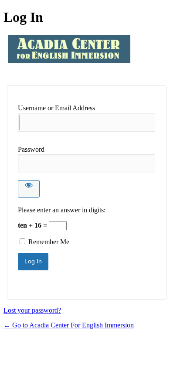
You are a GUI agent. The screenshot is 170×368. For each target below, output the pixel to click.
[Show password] (29, 189)
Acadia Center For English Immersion (68, 55)
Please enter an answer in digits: (61, 210)
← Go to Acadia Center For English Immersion (68, 325)
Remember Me (48, 241)
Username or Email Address (56, 108)
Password (31, 149)
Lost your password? (32, 310)
